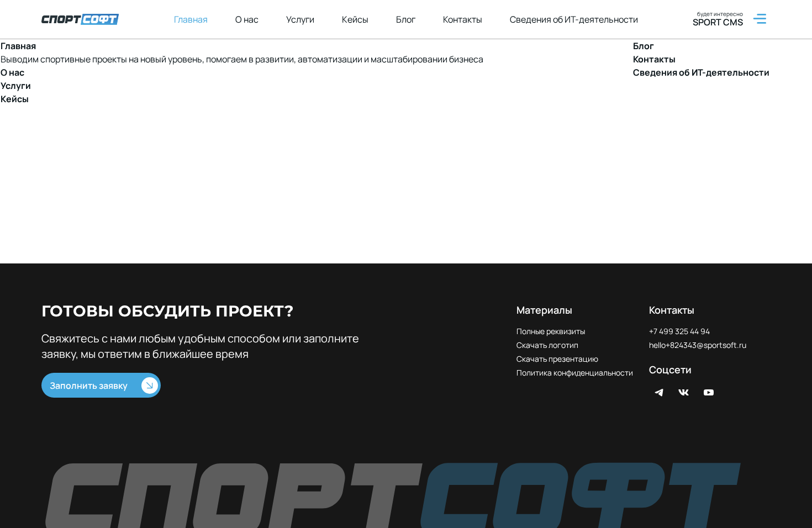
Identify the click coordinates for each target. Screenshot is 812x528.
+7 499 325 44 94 (679, 331)
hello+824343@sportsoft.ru (697, 345)
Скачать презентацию (557, 358)
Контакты (462, 19)
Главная (191, 19)
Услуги (300, 19)
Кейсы (355, 19)
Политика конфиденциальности (574, 372)
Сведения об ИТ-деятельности (574, 19)
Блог (405, 19)
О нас (247, 19)
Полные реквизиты (550, 331)
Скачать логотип (547, 345)
